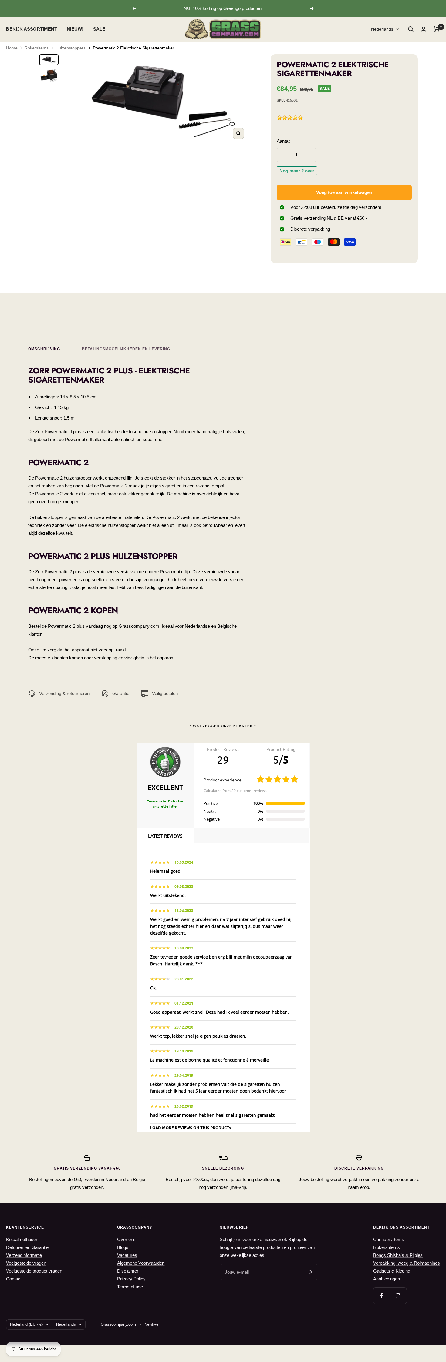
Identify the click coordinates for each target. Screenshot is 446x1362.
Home (12, 47)
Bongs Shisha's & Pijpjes (398, 1255)
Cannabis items (388, 1239)
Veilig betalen (165, 693)
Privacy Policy (131, 1278)
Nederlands (382, 29)
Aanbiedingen (386, 1278)
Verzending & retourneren (64, 693)
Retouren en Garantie (27, 1247)
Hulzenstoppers (71, 47)
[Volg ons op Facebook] (381, 1295)
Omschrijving (44, 349)
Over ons (126, 1239)
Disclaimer (127, 1270)
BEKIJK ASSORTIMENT (31, 29)
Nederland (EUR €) (26, 1324)
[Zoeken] (411, 29)
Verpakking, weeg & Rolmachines (406, 1263)
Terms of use (130, 1286)
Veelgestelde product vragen (34, 1270)
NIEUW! (75, 29)
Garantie (120, 693)
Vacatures (127, 1255)
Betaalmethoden (22, 1239)
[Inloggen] (423, 29)
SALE (99, 29)
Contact (14, 1278)
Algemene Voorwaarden (140, 1263)
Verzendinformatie (24, 1255)
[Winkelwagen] (437, 29)
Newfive (151, 1324)
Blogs (122, 1247)
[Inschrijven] (309, 1272)
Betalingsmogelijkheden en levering (126, 349)
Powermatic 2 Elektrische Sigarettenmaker (133, 47)
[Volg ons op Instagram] (398, 1295)
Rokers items (386, 1247)
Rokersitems (37, 47)
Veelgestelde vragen (26, 1263)
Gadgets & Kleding (391, 1270)
